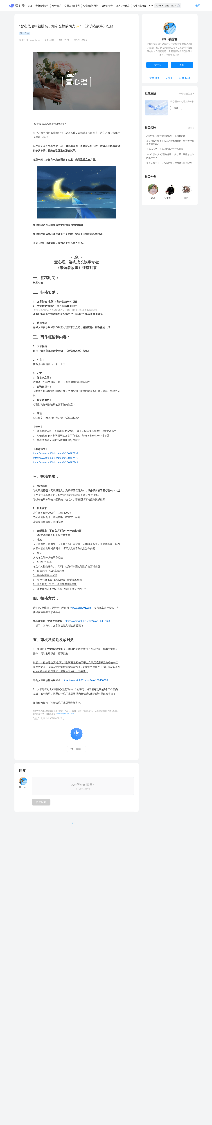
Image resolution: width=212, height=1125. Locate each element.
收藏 (78, 749)
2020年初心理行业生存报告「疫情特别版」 (167, 136)
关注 (176, 108)
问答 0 (169, 78)
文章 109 (154, 78)
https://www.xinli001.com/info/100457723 (87, 621)
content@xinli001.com (65, 714)
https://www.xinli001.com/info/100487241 (55, 462)
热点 (190, 128)
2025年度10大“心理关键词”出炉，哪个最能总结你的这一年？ (170, 156)
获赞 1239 (184, 78)
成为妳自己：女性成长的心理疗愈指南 (164, 149)
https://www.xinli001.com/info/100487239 (55, 453)
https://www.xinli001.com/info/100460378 (85, 680)
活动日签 (24, 33)
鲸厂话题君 (169, 39)
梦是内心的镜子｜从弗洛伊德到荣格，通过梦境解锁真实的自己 (170, 142)
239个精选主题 (185, 93)
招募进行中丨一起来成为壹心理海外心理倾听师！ (170, 163)
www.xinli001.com (81, 607)
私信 (182, 65)
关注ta (157, 65)
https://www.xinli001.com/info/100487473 (55, 458)
